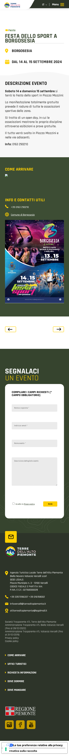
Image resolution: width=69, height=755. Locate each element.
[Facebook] (20, 724)
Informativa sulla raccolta (20, 750)
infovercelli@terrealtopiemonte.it (28, 604)
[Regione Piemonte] (20, 711)
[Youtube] (31, 724)
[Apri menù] (58, 5)
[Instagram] (9, 724)
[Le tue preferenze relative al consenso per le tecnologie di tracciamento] (6, 749)
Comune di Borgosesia (23, 215)
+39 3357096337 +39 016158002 (27, 597)
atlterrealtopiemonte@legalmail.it (28, 610)
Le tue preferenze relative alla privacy (38, 745)
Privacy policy (29, 504)
